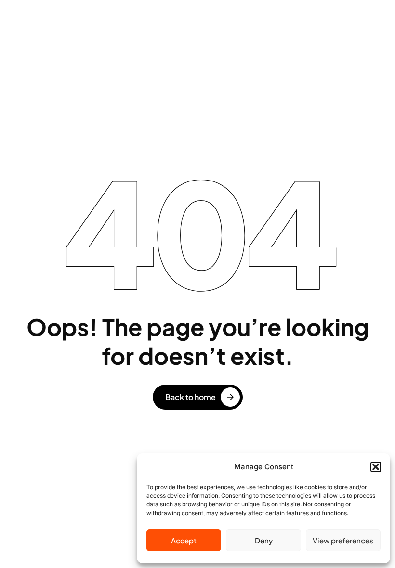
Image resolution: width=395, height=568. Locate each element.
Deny (264, 540)
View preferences (343, 540)
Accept (184, 540)
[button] (376, 467)
